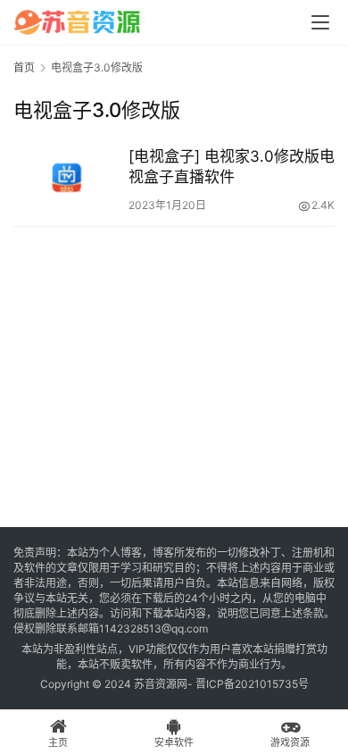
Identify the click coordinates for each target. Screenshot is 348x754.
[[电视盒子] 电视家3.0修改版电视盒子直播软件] (66, 180)
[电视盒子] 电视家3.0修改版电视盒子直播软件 (231, 166)
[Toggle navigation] (320, 22)
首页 (24, 67)
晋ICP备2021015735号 (252, 684)
